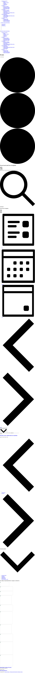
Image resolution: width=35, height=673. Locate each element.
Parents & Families (5, 6)
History (4, 1)
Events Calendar (5, 46)
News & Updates (5, 16)
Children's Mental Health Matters (5, 22)
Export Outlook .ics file (5, 579)
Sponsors (4, 3)
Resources (3, 18)
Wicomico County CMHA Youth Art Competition (8, 435)
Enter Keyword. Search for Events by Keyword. (6, 170)
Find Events (1, 206)
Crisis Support (4, 24)
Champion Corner (5, 19)
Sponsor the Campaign (6, 11)
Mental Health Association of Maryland (5, 667)
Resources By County (6, 8)
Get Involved (3, 9)
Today (1, 427)
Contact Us (4, 36)
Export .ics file (4, 578)
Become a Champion (6, 10)
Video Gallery (5, 17)
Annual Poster (5, 4)
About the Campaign (4, 32)
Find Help (3, 5)
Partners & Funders (6, 2)
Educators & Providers (6, 7)
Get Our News (4, 25)
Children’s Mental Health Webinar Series (8, 12)
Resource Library (5, 50)
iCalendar (3, 576)
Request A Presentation (6, 21)
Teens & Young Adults (6, 39)
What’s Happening (4, 14)
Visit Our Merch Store (6, 13)
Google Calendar (4, 575)
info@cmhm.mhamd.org (3, 670)
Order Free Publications (6, 20)
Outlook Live (3, 577)
